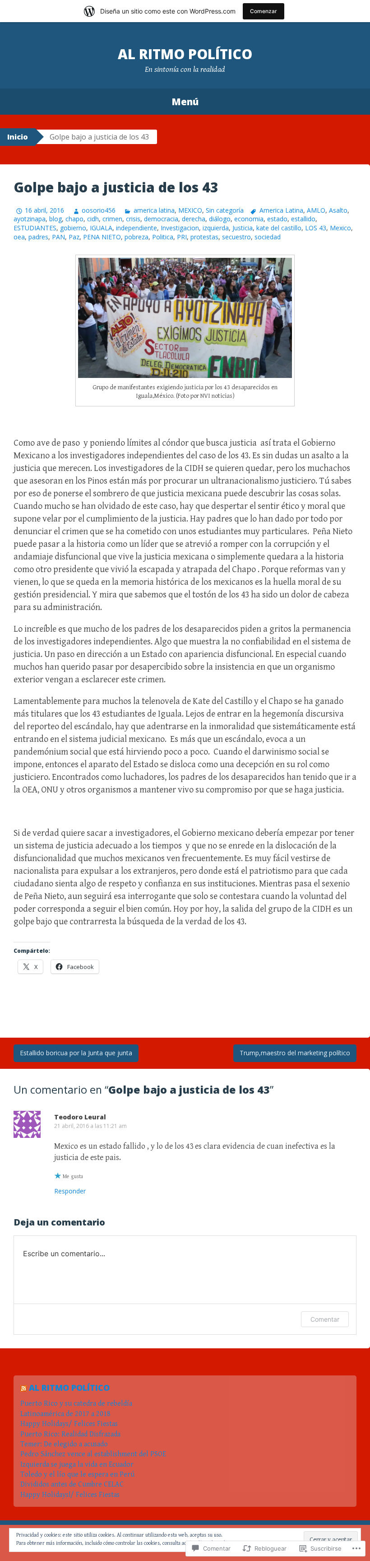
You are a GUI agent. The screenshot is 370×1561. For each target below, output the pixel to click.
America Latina (281, 210)
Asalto (338, 210)
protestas (204, 237)
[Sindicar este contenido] (23, 1387)
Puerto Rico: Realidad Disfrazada (71, 1434)
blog (55, 218)
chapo (74, 218)
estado (277, 218)
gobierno (73, 228)
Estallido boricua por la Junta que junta (76, 1052)
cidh (93, 218)
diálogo (220, 218)
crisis (133, 218)
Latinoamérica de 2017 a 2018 (65, 1414)
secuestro (236, 237)
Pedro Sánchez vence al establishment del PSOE (93, 1454)
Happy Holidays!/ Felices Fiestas (70, 1495)
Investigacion (180, 228)
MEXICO (190, 210)
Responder (70, 1191)
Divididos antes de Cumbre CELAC (72, 1484)
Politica (162, 237)
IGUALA (101, 228)
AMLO (316, 210)
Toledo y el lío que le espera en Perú (77, 1474)
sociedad (267, 237)
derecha (193, 218)
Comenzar (263, 11)
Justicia (242, 228)
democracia (161, 218)
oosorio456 (99, 210)
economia (249, 218)
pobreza (136, 237)
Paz (74, 237)
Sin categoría (225, 210)
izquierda (216, 228)
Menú (185, 101)
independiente (136, 228)
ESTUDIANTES (35, 228)
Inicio (17, 137)
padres (38, 237)
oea (19, 237)
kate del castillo (278, 228)
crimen (112, 218)
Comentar (324, 1319)
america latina (154, 210)
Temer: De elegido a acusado (64, 1444)
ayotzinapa (30, 218)
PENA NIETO (102, 237)
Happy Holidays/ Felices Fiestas (70, 1424)
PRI (182, 237)
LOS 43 (315, 228)
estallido (303, 218)
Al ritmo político (185, 54)
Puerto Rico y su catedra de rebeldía (76, 1403)
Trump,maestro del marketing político (295, 1052)
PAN (58, 237)
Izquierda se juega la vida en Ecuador (77, 1464)
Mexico (340, 228)
